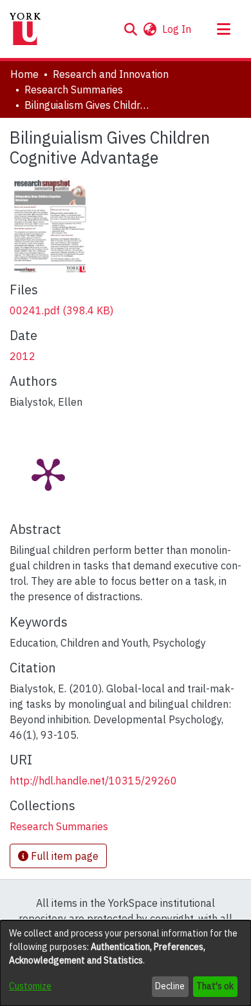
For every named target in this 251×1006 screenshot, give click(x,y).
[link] (61, 310)
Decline (170, 986)
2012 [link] (22, 356)
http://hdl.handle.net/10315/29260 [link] (93, 780)
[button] (130, 29)
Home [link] (24, 74)
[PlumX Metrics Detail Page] (48, 473)
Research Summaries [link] (73, 89)
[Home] (25, 29)
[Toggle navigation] (223, 29)
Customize (30, 986)
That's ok (215, 986)
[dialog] (125, 963)
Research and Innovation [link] (111, 74)
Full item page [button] (63, 855)
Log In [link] (177, 29)
